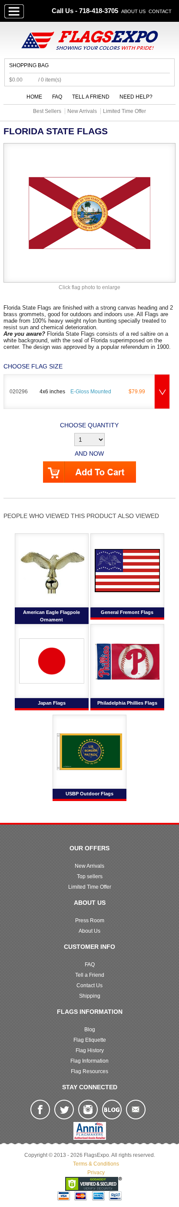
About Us (133, 11)
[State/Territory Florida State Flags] (89, 212)
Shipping (89, 996)
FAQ (57, 97)
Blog (89, 1029)
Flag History (90, 1050)
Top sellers (90, 876)
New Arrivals (89, 866)
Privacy (96, 1172)
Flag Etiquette (89, 1040)
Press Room (89, 920)
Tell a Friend (90, 97)
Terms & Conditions (96, 1164)
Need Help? (135, 97)
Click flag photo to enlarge (89, 287)
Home (34, 97)
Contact (160, 11)
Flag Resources (89, 1071)
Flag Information (89, 1061)
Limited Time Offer (89, 887)
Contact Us (89, 985)
